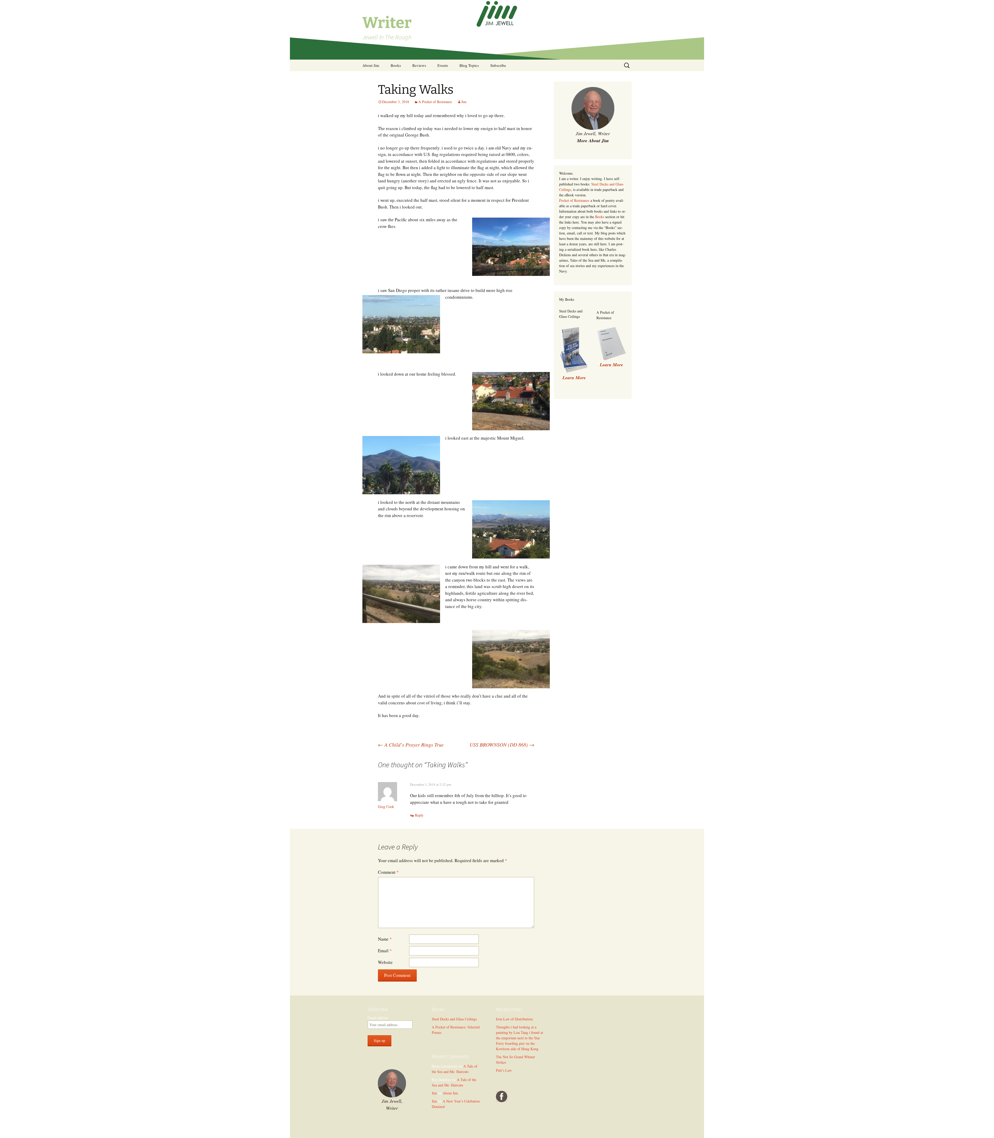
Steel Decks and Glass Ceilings (454, 1019)
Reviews (419, 65)
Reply (419, 815)
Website (385, 962)
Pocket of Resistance (574, 200)
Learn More (611, 364)
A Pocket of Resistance (435, 101)
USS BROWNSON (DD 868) (502, 744)
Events (442, 65)
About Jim (370, 65)
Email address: (378, 1017)
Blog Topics (469, 65)
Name (385, 939)
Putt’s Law (504, 1070)
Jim (463, 101)
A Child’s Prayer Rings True (411, 744)
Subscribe (498, 65)
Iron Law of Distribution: (514, 1019)
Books (396, 65)
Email (385, 951)
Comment (388, 872)
